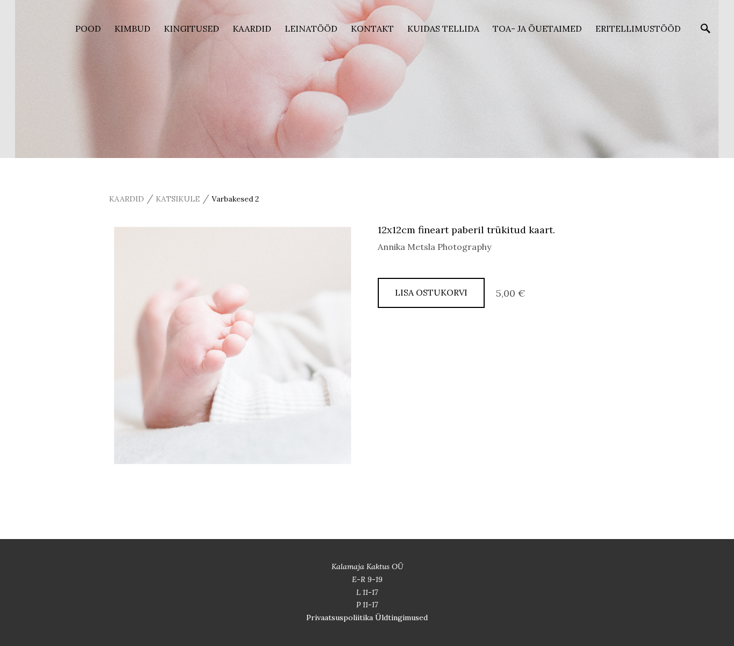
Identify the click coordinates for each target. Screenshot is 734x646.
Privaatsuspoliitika (340, 617)
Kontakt (372, 28)
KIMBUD (132, 28)
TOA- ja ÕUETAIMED (537, 28)
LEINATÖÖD (311, 28)
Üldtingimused (401, 617)
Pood (88, 28)
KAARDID (252, 28)
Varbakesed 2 (235, 199)
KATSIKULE (178, 199)
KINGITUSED (191, 28)
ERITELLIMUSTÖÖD (638, 28)
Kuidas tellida (443, 28)
